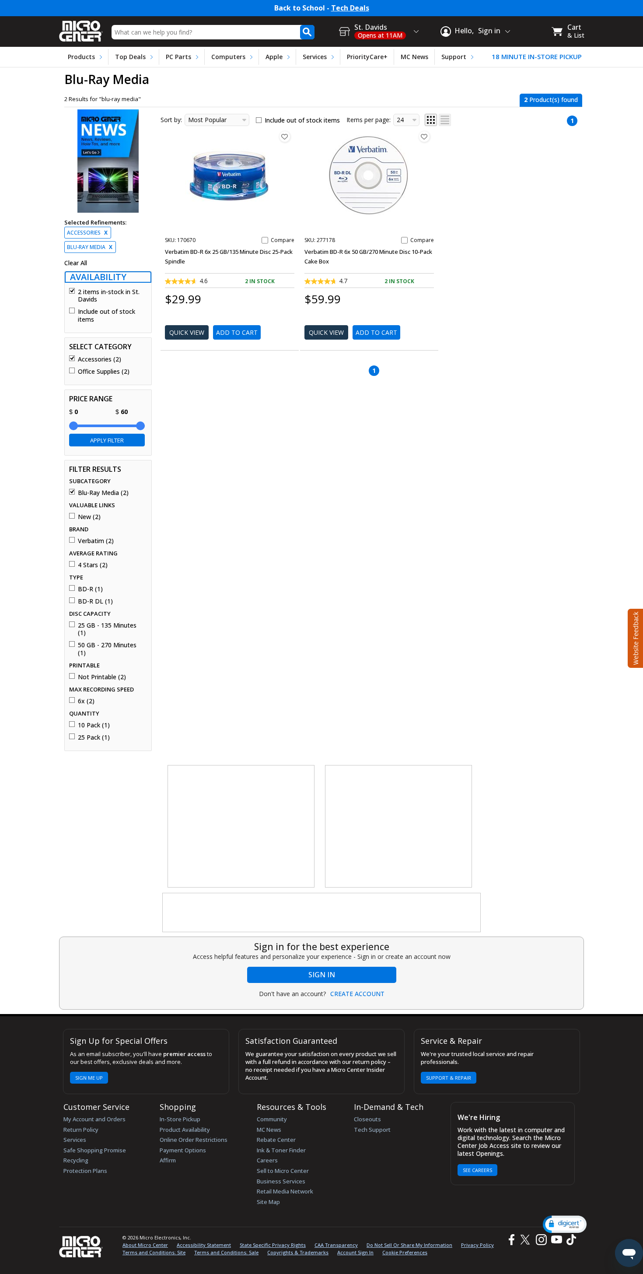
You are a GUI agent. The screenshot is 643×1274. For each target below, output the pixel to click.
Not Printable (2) (102, 677)
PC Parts (178, 57)
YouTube (556, 1239)
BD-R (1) (90, 589)
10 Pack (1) (94, 725)
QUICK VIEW (186, 332)
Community (272, 1119)
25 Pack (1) (94, 737)
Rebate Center (276, 1140)
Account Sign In (355, 1252)
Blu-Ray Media (89, 247)
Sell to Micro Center (283, 1171)
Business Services (281, 1181)
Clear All (75, 263)
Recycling (75, 1160)
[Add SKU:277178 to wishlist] (424, 136)
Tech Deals (350, 8)
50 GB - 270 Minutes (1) (107, 648)
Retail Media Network (285, 1191)
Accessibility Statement (204, 1245)
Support (453, 57)
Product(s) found (551, 99)
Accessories (87, 232)
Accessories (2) (99, 359)
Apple (274, 57)
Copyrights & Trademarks (297, 1252)
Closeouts (367, 1119)
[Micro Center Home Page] (81, 28)
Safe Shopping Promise (94, 1150)
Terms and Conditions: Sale (226, 1252)
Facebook (510, 1239)
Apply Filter (107, 440)
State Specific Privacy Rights (273, 1245)
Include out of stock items (106, 315)
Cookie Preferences (404, 1252)
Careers (267, 1160)
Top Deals (130, 57)
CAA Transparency (336, 1245)
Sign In (321, 974)
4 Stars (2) (93, 565)
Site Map (268, 1202)
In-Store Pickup (180, 1119)
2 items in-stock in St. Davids (109, 295)
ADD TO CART (237, 332)
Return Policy (80, 1130)
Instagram (541, 1239)
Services (315, 57)
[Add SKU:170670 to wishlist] (285, 136)
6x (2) (86, 701)
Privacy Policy (477, 1245)
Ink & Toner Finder (281, 1150)
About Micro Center (145, 1245)
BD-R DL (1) (95, 601)
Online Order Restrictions (193, 1140)
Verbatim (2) (96, 541)
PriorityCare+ (367, 57)
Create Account (357, 994)
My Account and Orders (94, 1119)
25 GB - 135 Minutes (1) (107, 629)
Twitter (526, 1239)
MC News (414, 57)
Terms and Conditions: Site (153, 1252)
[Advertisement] (241, 826)
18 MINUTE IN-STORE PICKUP (537, 57)
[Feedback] (634, 637)
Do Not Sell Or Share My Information (409, 1245)
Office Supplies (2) (103, 372)
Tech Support (372, 1130)
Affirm (168, 1160)
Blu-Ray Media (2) (103, 493)
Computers (228, 57)
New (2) (89, 517)
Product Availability (185, 1130)
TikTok (569, 1239)
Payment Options (183, 1150)
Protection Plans (85, 1171)
